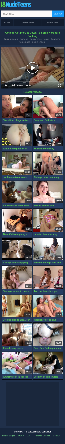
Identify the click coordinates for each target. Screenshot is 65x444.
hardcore (55, 39)
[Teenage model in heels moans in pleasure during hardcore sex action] (17, 277)
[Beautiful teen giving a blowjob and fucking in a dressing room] (17, 220)
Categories (27, 22)
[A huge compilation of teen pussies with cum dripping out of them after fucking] (17, 135)
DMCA (21, 436)
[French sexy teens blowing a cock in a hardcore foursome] (17, 334)
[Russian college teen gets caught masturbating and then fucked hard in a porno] (48, 249)
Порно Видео (8, 436)
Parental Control (42, 436)
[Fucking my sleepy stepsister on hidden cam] (48, 135)
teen (42, 42)
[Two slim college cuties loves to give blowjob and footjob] (17, 106)
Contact (56, 436)
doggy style (36, 39)
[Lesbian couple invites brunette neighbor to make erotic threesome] (48, 363)
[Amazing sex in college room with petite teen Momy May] (17, 363)
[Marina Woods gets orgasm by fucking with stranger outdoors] (48, 192)
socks (35, 42)
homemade (24, 42)
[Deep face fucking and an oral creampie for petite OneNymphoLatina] (48, 334)
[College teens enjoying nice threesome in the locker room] (17, 249)
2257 (29, 436)
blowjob (24, 39)
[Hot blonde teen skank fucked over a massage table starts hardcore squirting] (17, 163)
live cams (52, 22)
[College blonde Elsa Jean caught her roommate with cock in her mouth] (17, 306)
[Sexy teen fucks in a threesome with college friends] (48, 106)
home (7, 22)
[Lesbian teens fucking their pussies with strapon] (48, 220)
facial (46, 39)
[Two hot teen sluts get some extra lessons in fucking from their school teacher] (48, 277)
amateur (14, 39)
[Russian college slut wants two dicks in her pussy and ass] (48, 306)
